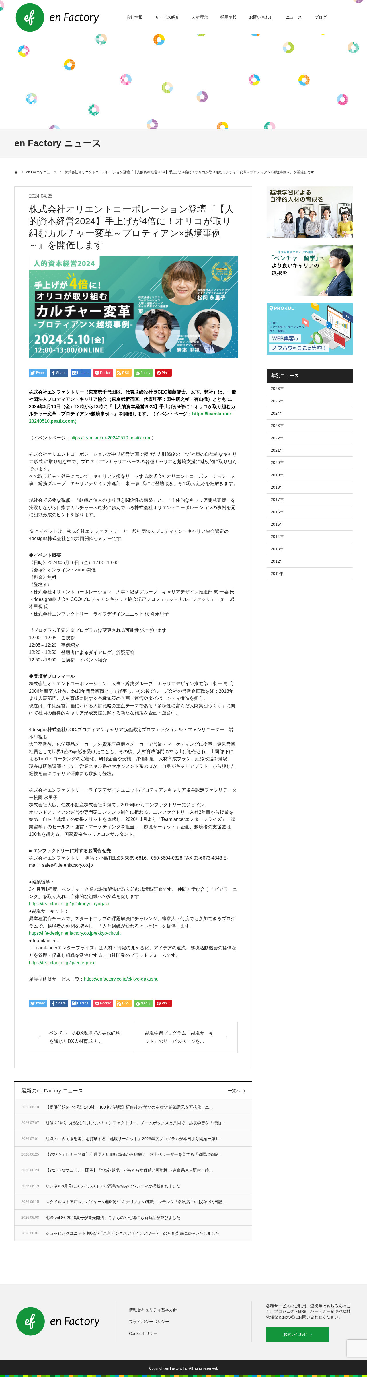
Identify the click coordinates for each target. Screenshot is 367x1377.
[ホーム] (16, 172)
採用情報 (228, 17)
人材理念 (200, 17)
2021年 (277, 450)
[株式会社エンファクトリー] (57, 17)
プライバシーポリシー (149, 1321)
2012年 (277, 561)
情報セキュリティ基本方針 (153, 1310)
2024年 (277, 413)
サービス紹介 (167, 17)
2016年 (277, 512)
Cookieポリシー (143, 1333)
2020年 (277, 462)
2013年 (277, 549)
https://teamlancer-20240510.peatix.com (110, 437)
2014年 (277, 536)
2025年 (277, 401)
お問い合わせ (261, 17)
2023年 (277, 425)
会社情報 (134, 17)
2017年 (277, 499)
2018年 (277, 487)
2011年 (277, 573)
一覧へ (234, 1091)
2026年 (277, 388)
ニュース (294, 17)
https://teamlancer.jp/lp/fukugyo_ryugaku (69, 903)
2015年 (277, 524)
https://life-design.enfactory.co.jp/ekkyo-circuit (74, 933)
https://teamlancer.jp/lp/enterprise (62, 962)
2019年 (277, 475)
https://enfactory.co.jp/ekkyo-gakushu (121, 979)
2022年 (277, 438)
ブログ (321, 17)
